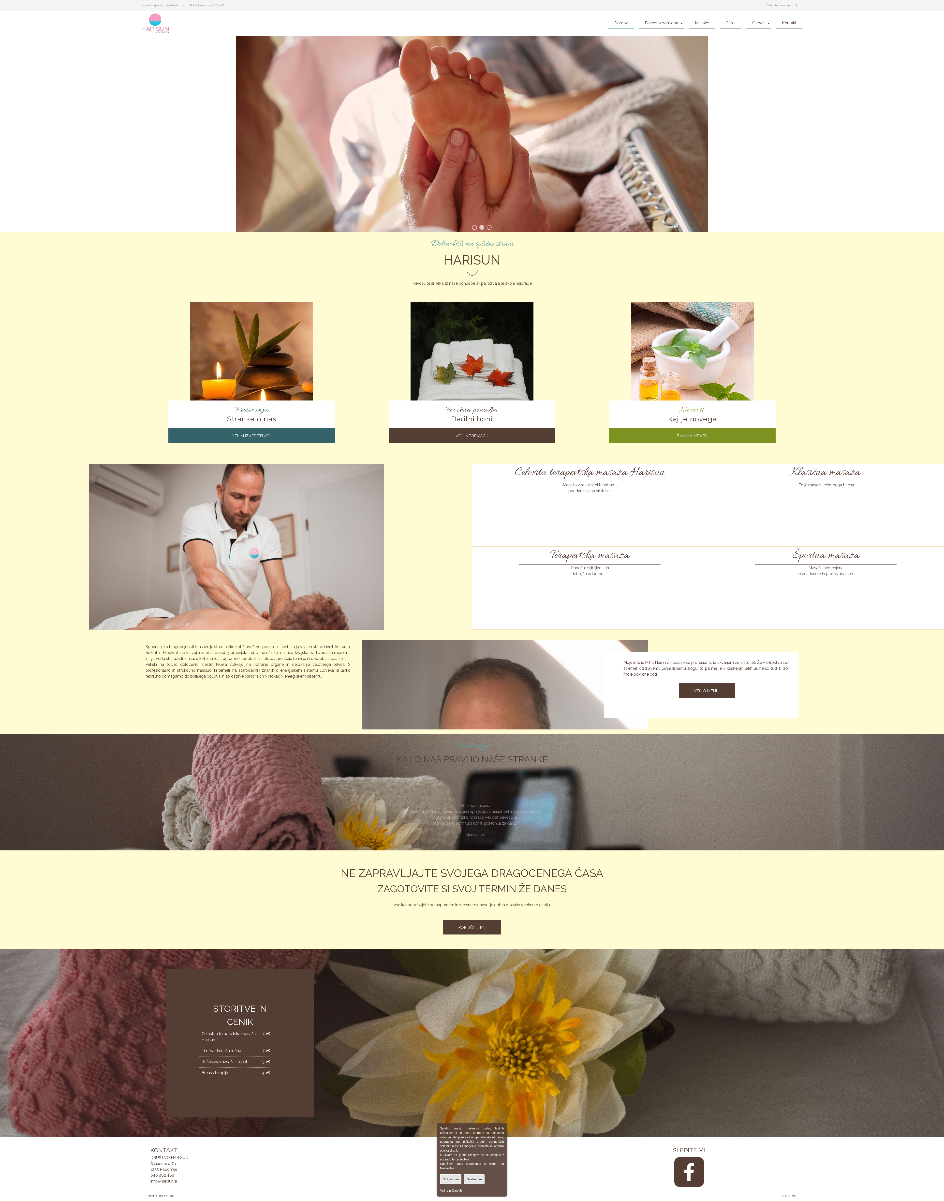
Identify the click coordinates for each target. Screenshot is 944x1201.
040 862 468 (216, 5)
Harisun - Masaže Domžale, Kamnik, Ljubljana (164, 23)
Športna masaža (826, 555)
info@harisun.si (175, 5)
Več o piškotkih (451, 1190)
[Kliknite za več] (252, 363)
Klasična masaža (825, 472)
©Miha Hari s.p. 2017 (161, 1196)
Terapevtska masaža (589, 555)
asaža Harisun (634, 472)
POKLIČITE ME (472, 927)
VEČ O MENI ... (707, 691)
